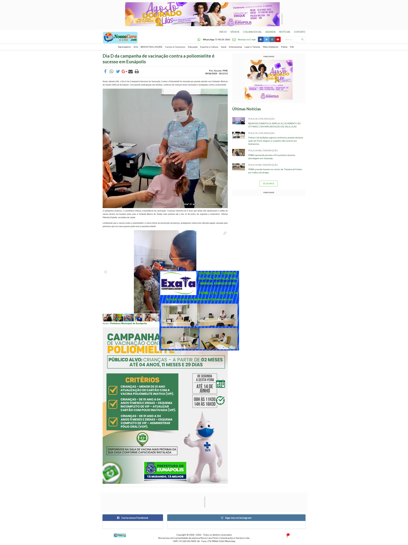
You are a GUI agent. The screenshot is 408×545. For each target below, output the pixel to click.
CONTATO (299, 31)
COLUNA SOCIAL (252, 31)
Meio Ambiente (270, 46)
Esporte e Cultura (209, 46)
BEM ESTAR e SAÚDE (151, 46)
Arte (136, 46)
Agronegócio (124, 46)
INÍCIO (223, 31)
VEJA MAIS (268, 183)
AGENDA (270, 31)
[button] (224, 233)
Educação (193, 46)
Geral (223, 46)
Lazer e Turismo (252, 46)
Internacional (235, 46)
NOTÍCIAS (284, 31)
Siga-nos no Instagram (238, 517)
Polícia (284, 46)
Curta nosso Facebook (134, 517)
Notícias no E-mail (246, 39)
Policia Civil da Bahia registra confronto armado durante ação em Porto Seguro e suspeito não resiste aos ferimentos (275, 140)
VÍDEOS (234, 31)
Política (293, 46)
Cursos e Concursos (175, 46)
